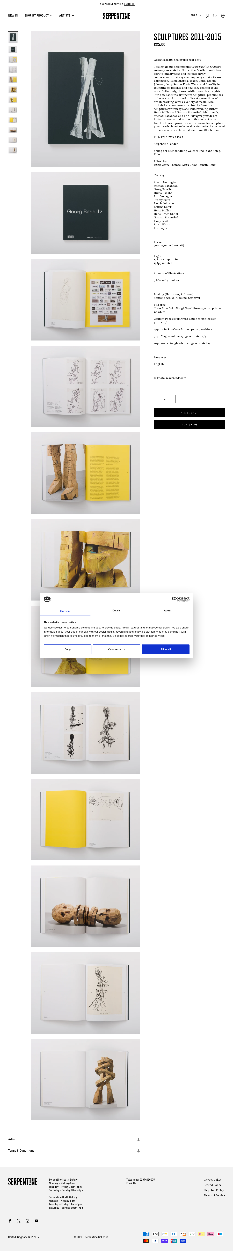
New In (13, 15)
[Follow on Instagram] (27, 1221)
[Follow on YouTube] (36, 1221)
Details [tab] (116, 610)
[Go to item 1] (13, 37)
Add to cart (189, 413)
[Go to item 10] (13, 130)
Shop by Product (37, 15)
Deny (67, 649)
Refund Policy (212, 1185)
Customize (114, 649)
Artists (64, 15)
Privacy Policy (212, 1180)
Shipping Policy (214, 1190)
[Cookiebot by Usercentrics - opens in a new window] (175, 599)
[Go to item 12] (13, 150)
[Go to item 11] (13, 140)
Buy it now (189, 425)
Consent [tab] (65, 611)
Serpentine (129, 4)
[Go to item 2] (13, 49)
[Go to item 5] (13, 79)
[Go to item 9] (13, 120)
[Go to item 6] (13, 89)
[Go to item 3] (13, 59)
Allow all (166, 649)
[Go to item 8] (13, 110)
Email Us (131, 1183)
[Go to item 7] (13, 99)
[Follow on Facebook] (10, 1221)
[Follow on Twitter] (18, 1221)
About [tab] (167, 610)
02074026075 (147, 1180)
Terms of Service (214, 1195)
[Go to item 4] (13, 69)
